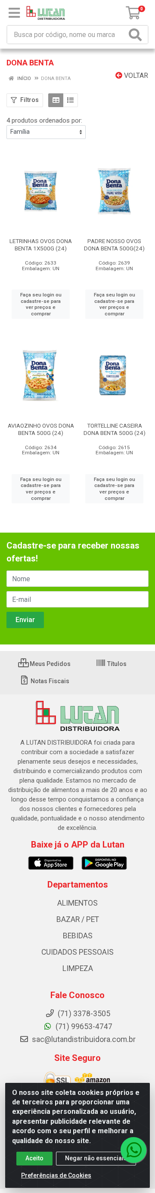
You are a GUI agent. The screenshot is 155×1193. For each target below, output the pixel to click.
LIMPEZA (77, 968)
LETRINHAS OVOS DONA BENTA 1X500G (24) (40, 244)
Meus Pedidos (49, 663)
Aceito (34, 1158)
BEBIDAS (78, 935)
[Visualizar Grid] (55, 100)
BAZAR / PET (77, 919)
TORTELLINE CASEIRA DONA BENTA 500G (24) (115, 429)
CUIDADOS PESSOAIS (77, 952)
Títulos (116, 663)
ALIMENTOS (77, 903)
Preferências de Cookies (56, 1175)
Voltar (135, 75)
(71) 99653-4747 (83, 1026)
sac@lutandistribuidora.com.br (83, 1039)
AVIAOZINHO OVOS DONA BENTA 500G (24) (41, 429)
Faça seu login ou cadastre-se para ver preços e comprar (41, 304)
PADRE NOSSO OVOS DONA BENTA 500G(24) (114, 244)
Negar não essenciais (96, 1158)
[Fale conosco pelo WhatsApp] (133, 1150)
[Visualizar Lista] (70, 100)
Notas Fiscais (49, 681)
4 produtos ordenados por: (44, 120)
